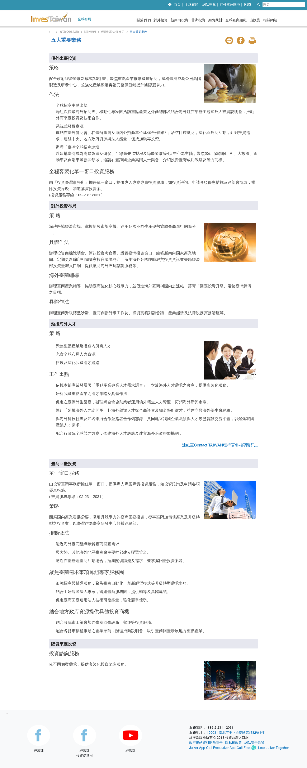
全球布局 (191, 4)
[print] (252, 40)
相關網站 (270, 19)
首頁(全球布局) (69, 32)
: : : (51, 32)
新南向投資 (179, 19)
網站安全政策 (254, 742)
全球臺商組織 (236, 19)
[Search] (258, 4)
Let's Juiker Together (273, 747)
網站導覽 (209, 4)
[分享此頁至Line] (230, 40)
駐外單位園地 (230, 4)
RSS (247, 4)
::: (166, 4)
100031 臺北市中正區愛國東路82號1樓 (236, 732)
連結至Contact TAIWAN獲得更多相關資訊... (220, 445)
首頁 (177, 4)
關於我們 (144, 19)
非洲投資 (198, 19)
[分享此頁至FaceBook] (241, 40)
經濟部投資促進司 (112, 32)
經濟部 (39, 750)
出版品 (255, 19)
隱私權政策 (233, 742)
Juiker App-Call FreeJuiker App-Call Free (220, 747)
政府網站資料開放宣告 (206, 742)
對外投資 (161, 19)
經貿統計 (215, 19)
